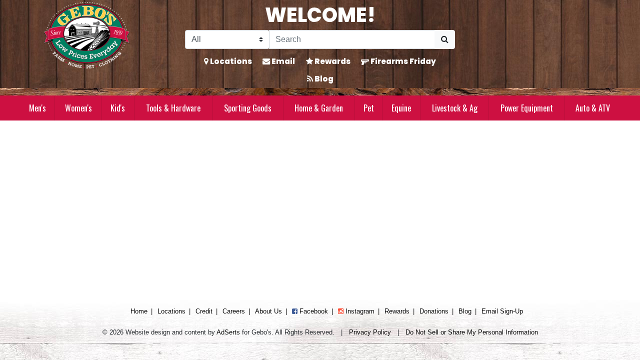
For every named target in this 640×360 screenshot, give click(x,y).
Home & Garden (318, 108)
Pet (369, 108)
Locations (230, 61)
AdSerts (228, 332)
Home (139, 311)
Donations (434, 311)
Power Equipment (526, 108)
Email (282, 61)
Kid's (117, 108)
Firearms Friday (402, 61)
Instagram (359, 311)
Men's (37, 108)
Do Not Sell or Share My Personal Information (472, 332)
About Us (268, 311)
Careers (233, 311)
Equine (401, 108)
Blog (323, 79)
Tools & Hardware (173, 108)
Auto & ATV (593, 108)
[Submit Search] (444, 39)
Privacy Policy (370, 332)
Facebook (313, 311)
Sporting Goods (248, 108)
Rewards (331, 61)
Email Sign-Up (502, 311)
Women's (78, 108)
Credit (204, 311)
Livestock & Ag (455, 108)
